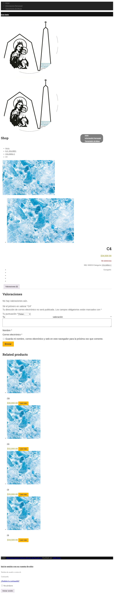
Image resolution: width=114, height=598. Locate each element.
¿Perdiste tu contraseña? (10, 581)
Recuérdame (8, 586)
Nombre (7, 330)
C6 (8, 535)
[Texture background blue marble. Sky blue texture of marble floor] (29, 177)
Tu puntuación (10, 314)
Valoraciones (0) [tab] (11, 287)
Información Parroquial (13, 6)
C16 (8, 398)
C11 (8, 444)
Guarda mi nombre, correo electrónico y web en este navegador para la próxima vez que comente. (54, 339)
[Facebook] (110, 273)
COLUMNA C (10, 154)
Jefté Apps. (57, 558)
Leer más (23, 403)
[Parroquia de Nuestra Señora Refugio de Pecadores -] (29, 73)
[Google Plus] (110, 275)
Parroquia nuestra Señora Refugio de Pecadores (24, 558)
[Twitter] (110, 278)
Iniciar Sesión (5, 15)
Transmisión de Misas (13, 9)
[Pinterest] (110, 281)
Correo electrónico (12, 334)
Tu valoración (57, 317)
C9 (8, 489)
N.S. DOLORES (10, 151)
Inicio (7, 3)
